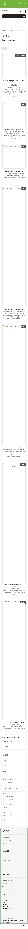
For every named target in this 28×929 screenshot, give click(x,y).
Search (14, 926)
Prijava (4, 902)
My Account (4, 926)
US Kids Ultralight (7, 782)
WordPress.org (6, 908)
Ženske (4, 763)
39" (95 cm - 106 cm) (7, 796)
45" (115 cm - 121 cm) (7, 802)
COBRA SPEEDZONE (7, 779)
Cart (22, 925)
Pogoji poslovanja (7, 880)
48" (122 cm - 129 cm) (7, 804)
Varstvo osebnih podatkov (9, 887)
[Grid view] (3, 48)
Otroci (4, 765)
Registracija (5, 900)
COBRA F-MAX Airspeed (8, 777)
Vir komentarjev (6, 906)
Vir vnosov (5, 904)
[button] (21, 16)
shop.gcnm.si (5, 4)
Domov (4, 30)
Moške (4, 760)
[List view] (6, 48)
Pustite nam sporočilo (8, 863)
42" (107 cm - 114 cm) (7, 799)
